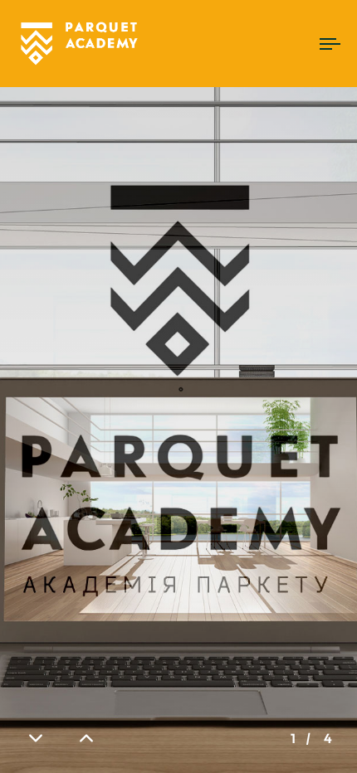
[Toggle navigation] (286, 43)
